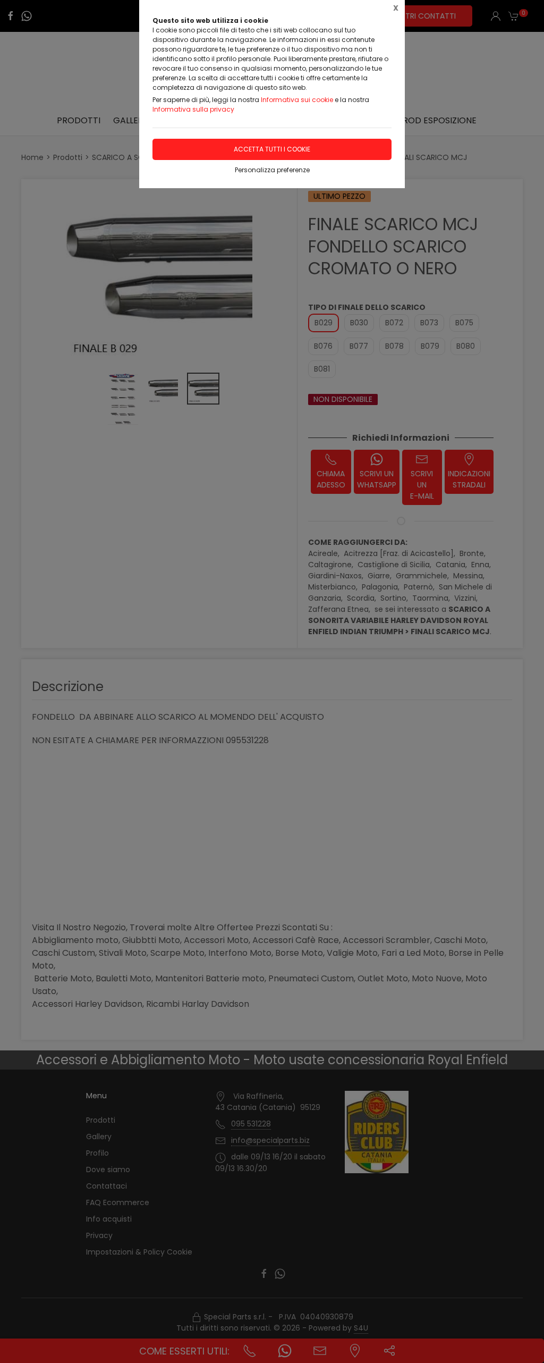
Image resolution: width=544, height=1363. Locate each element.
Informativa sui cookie (297, 99)
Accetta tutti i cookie (272, 149)
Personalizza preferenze (272, 169)
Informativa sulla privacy (193, 109)
